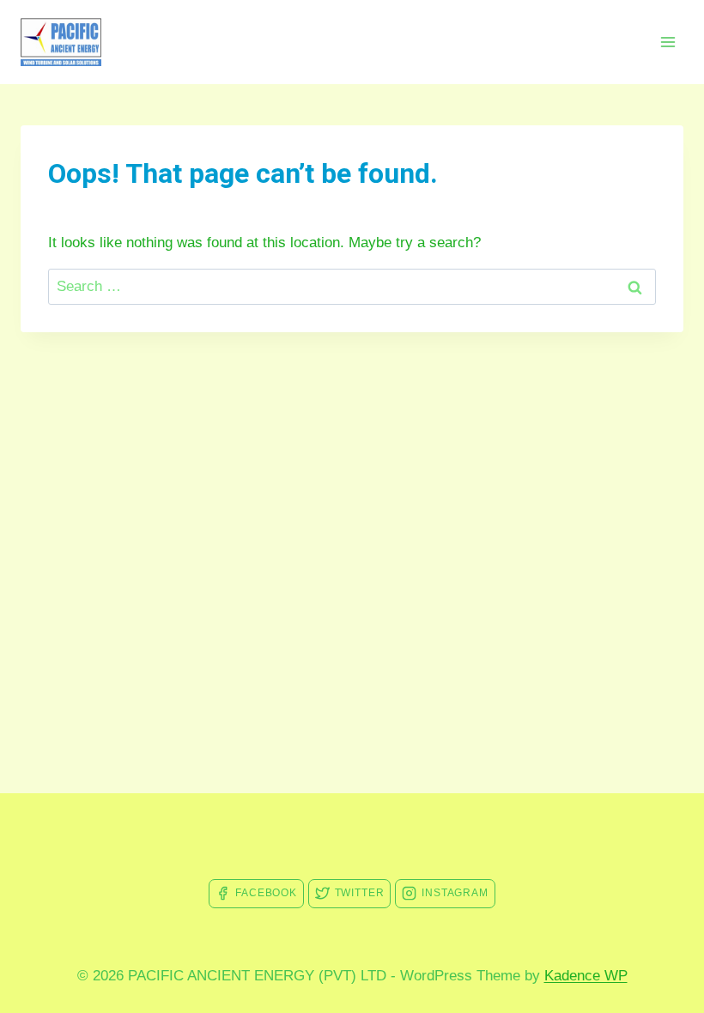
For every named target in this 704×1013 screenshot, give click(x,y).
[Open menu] (667, 41)
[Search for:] (352, 286)
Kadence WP (586, 976)
